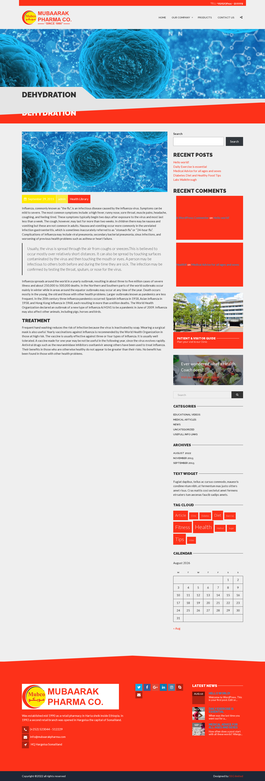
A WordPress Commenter (192, 217)
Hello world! (181, 162)
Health (203, 526)
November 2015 (183, 458)
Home (162, 17)
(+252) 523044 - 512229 (46, 729)
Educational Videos (186, 414)
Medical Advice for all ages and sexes (197, 171)
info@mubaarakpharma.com (48, 736)
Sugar (231, 528)
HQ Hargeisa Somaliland (46, 744)
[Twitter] (139, 687)
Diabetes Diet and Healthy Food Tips (197, 175)
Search (178, 133)
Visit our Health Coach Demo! (200, 377)
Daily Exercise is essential (190, 166)
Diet (217, 515)
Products (205, 17)
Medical (220, 528)
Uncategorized (183, 429)
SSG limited (236, 776)
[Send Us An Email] (139, 695)
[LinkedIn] (163, 687)
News (177, 424)
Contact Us (226, 17)
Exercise (230, 516)
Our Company (181, 17)
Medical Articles (184, 419)
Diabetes (205, 516)
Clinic (193, 516)
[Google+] (155, 687)
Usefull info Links (185, 434)
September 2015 (183, 463)
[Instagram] (172, 687)
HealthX (181, 264)
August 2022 (182, 453)
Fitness (182, 527)
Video (191, 540)
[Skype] (180, 687)
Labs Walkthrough (185, 179)
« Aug (176, 628)
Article (180, 515)
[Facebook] (147, 687)
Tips (179, 539)
